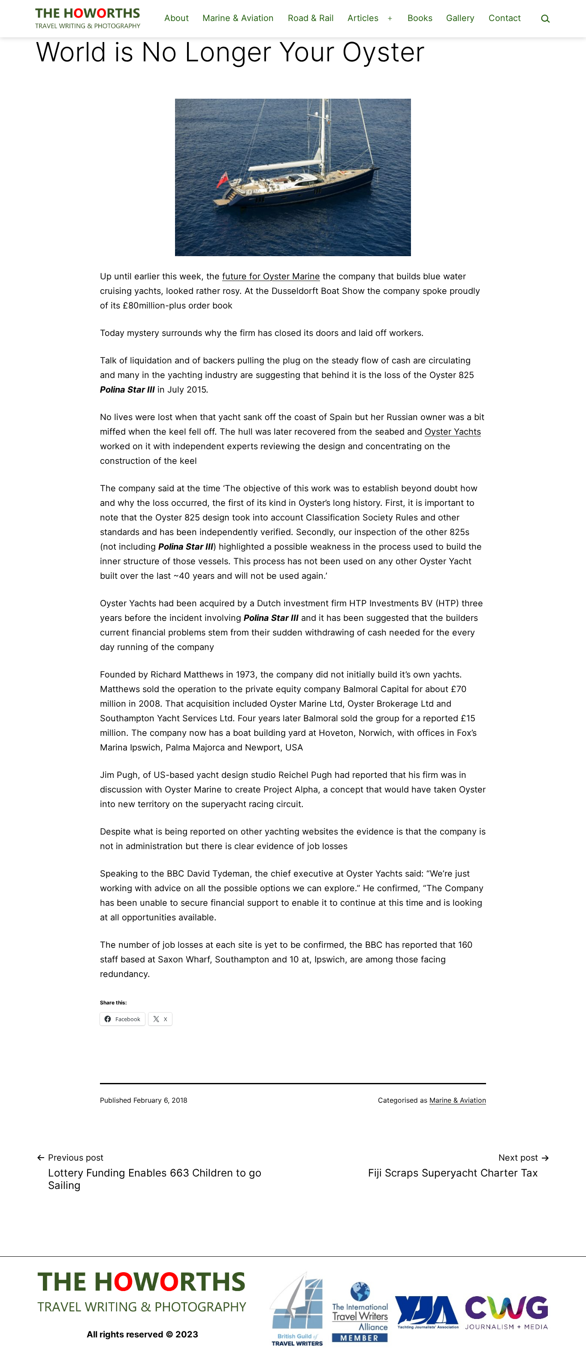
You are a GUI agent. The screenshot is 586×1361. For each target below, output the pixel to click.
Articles (362, 18)
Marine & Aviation (238, 18)
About (176, 18)
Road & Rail (311, 18)
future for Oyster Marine (271, 276)
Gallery (460, 18)
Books (420, 18)
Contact (505, 18)
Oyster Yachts (453, 431)
